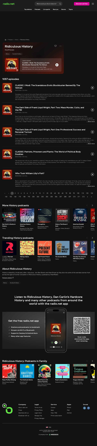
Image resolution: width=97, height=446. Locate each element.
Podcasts (37, 9)
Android (69, 413)
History (7, 54)
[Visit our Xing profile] (88, 408)
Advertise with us (23, 413)
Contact (53, 407)
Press (20, 410)
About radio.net (22, 407)
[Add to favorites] (55, 45)
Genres (63, 9)
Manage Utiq (38, 415)
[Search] (60, 4)
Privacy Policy (39, 410)
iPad (68, 410)
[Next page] (87, 196)
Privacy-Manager (39, 418)
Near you (55, 9)
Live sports (46, 9)
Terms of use (38, 407)
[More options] (60, 46)
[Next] (92, 204)
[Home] (5, 39)
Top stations (28, 9)
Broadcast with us (23, 415)
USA (49, 427)
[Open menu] (93, 4)
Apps (52, 410)
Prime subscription (56, 415)
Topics (71, 9)
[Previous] (87, 204)
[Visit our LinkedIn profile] (84, 408)
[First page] (4, 193)
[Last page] (91, 196)
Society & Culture (17, 54)
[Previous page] (8, 193)
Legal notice (38, 413)
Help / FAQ (54, 413)
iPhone (69, 407)
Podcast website (7, 277)
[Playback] (56, 64)
